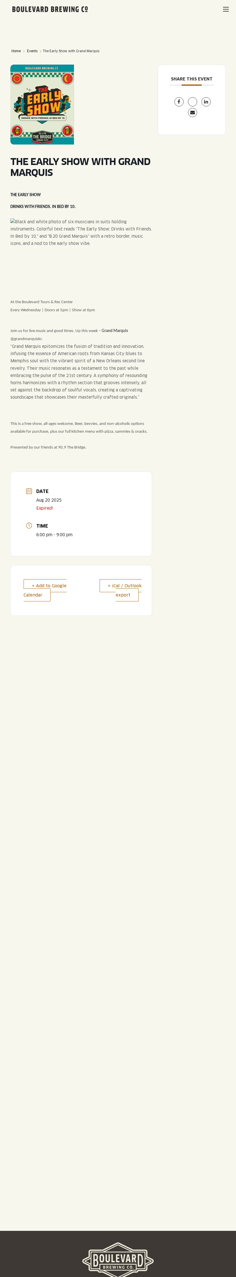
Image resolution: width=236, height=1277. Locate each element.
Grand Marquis (115, 331)
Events (32, 51)
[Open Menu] (226, 9)
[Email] (192, 112)
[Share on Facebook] (179, 101)
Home (16, 51)
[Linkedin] (206, 101)
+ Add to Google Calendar (45, 590)
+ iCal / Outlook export (125, 590)
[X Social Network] (192, 101)
